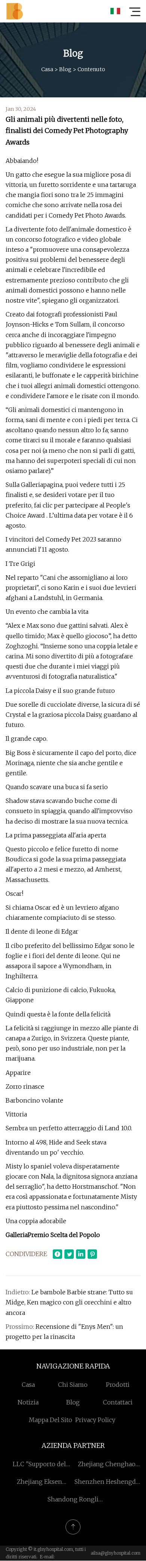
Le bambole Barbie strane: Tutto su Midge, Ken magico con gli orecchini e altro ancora (69, 1302)
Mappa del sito (50, 1420)
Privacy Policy (95, 1420)
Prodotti (118, 1384)
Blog (65, 69)
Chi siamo (73, 1384)
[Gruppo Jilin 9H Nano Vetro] (15, 11)
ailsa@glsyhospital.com (115, 1553)
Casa (47, 69)
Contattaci (118, 1402)
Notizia (28, 1402)
